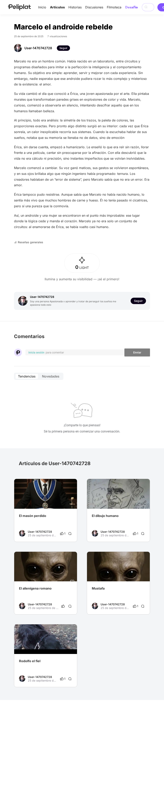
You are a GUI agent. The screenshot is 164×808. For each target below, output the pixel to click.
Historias (75, 7)
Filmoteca (114, 7)
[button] (72, 483)
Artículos (57, 7)
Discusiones (94, 7)
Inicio (42, 7)
